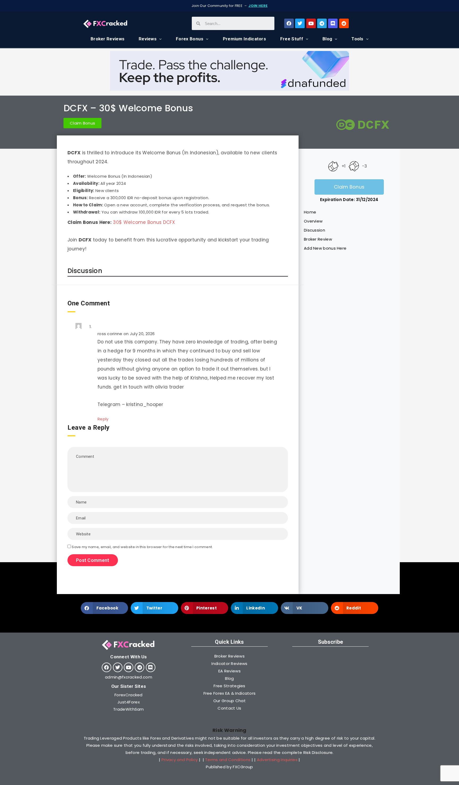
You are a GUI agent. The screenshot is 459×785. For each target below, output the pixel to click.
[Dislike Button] (354, 166)
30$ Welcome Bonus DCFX (144, 222)
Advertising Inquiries (277, 759)
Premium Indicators (244, 38)
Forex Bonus (189, 38)
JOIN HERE (257, 5)
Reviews (147, 38)
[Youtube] (311, 23)
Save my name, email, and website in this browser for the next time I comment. (142, 546)
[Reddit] (344, 23)
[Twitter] (300, 23)
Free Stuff (291, 38)
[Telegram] (322, 23)
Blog (327, 38)
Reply (103, 419)
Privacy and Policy (180, 759)
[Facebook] (289, 23)
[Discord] (333, 23)
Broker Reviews (107, 38)
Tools (357, 38)
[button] (104, 608)
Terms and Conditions (227, 759)
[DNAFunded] (229, 89)
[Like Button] (333, 166)
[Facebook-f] (106, 667)
